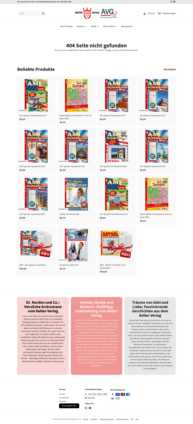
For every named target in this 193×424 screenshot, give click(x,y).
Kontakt (62, 401)
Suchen (62, 394)
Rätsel (94, 26)
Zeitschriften (109, 26)
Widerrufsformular (122, 419)
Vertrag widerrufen (69, 406)
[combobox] (31, 13)
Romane (81, 26)
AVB (132, 419)
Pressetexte (64, 397)
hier (109, 50)
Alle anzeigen (170, 69)
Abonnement (127, 26)
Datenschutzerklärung (107, 419)
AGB (137, 419)
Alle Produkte (66, 26)
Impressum (94, 419)
